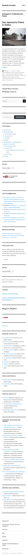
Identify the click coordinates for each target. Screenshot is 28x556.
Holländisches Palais (18, 74)
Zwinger (3, 80)
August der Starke (9, 74)
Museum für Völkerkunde (20, 75)
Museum (12, 75)
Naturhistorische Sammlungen (8, 77)
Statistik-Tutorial (7, 384)
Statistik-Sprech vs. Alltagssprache (11, 142)
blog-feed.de (5, 325)
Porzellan (17, 77)
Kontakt (4, 536)
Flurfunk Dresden (8, 341)
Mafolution (6, 397)
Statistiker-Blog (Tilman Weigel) (11, 410)
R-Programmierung (9, 134)
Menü (23, 5)
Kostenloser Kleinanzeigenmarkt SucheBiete (14, 491)
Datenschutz (5, 549)
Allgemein (6, 130)
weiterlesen (4, 67)
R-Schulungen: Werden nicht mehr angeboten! (11, 525)
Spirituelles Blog (7, 362)
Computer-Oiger (7, 337)
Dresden (18, 71)
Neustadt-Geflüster (8, 358)
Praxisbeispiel (7, 132)
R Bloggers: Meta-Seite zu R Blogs (10, 293)
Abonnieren (20, 117)
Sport (5, 140)
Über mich (4, 529)
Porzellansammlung (6, 78)
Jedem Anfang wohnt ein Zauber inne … (13, 233)
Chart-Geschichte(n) (9, 146)
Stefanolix (6, 364)
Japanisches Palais (6, 75)
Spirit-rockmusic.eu (8, 495)
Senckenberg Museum (19, 78)
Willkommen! (5, 521)
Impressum (5, 540)
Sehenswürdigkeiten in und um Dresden (10, 72)
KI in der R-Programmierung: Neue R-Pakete (14, 235)
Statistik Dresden (9, 5)
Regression (7, 136)
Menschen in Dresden (8, 349)
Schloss (12, 78)
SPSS (6, 138)
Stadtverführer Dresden (9, 499)
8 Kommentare (10, 80)
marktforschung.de (8, 379)
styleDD (5, 366)
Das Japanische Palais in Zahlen (13, 23)
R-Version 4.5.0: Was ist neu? (10, 237)
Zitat (5, 156)
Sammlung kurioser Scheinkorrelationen (13, 403)
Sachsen (7, 154)
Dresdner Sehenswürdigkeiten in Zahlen (10, 544)
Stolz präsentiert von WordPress (16, 553)
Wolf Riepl (6, 71)
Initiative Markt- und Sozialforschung (12, 465)
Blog (3, 533)
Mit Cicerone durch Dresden (10, 353)
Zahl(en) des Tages (8, 144)
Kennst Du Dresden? (8, 345)
